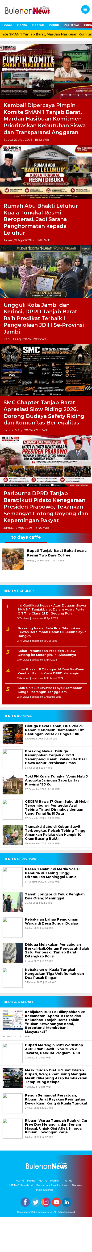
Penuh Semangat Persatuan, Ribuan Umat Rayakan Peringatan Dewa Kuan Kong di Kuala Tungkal (56, 1099)
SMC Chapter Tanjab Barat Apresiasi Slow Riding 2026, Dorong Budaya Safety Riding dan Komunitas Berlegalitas (44, 412)
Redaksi (77, 1185)
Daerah (38, 25)
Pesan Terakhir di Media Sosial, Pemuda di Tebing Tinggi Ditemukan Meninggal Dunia (52, 873)
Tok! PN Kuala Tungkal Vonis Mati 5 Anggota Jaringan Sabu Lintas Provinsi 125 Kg (56, 780)
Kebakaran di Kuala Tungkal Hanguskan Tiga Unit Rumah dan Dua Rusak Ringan (54, 974)
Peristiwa (71, 25)
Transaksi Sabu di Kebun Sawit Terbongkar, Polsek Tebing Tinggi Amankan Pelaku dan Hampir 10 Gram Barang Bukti (55, 832)
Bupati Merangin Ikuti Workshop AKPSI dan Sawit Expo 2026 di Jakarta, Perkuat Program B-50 (54, 1049)
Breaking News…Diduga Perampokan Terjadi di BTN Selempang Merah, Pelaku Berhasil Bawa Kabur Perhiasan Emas (56, 757)
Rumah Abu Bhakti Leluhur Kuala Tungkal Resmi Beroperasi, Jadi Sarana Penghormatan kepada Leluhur (41, 219)
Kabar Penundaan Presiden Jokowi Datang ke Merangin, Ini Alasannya (47, 653)
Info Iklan (68, 1180)
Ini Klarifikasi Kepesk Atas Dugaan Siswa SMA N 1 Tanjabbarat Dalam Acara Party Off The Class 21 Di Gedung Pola (52, 609)
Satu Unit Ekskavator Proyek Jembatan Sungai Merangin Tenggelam (50, 690)
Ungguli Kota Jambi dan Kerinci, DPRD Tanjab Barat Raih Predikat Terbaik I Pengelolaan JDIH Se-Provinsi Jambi (44, 318)
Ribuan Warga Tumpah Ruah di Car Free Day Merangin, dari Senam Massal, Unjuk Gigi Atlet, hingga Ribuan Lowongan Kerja (56, 1126)
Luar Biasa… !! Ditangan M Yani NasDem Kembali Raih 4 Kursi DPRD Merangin (51, 671)
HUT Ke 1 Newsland (20, 1185)
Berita (22, 25)
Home (7, 25)
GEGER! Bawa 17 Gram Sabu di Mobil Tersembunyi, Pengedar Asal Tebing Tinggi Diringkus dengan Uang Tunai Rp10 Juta (56, 807)
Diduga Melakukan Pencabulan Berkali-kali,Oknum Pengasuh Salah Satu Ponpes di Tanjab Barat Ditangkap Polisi (57, 950)
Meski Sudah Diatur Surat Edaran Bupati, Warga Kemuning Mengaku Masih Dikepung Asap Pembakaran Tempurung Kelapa (56, 1076)
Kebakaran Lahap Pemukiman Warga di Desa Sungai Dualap (51, 921)
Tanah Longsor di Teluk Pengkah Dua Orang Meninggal (55, 896)
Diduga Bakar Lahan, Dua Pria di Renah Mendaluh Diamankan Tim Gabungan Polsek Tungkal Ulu (54, 730)
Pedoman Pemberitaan (52, 1185)
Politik (54, 25)
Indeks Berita (45, 1189)
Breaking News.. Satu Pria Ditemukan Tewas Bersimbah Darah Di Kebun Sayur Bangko (52, 632)
